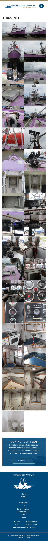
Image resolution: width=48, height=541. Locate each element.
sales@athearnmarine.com (24, 527)
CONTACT (24, 503)
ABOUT (24, 497)
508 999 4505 (31, 522)
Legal (28, 537)
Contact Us (24, 461)
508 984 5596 (31, 525)
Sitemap (21, 537)
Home (23, 494)
